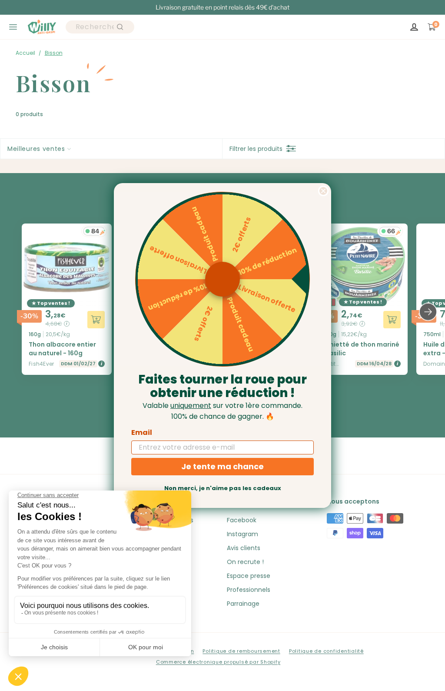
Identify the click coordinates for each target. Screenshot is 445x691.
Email (141, 432)
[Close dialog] (323, 191)
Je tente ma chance (222, 466)
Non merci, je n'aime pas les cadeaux (222, 488)
